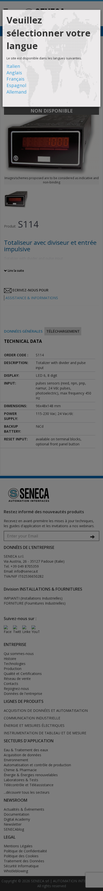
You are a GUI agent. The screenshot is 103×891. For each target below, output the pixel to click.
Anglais (14, 73)
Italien (13, 66)
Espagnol (16, 85)
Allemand (16, 92)
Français (15, 79)
